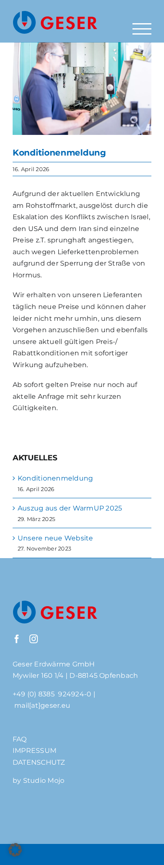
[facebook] (17, 639)
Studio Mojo (44, 780)
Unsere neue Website (55, 538)
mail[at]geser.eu (42, 705)
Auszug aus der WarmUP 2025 (70, 508)
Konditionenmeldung (55, 478)
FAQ (20, 739)
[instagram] (33, 639)
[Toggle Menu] (142, 29)
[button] (15, 850)
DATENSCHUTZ (39, 762)
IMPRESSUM (34, 751)
